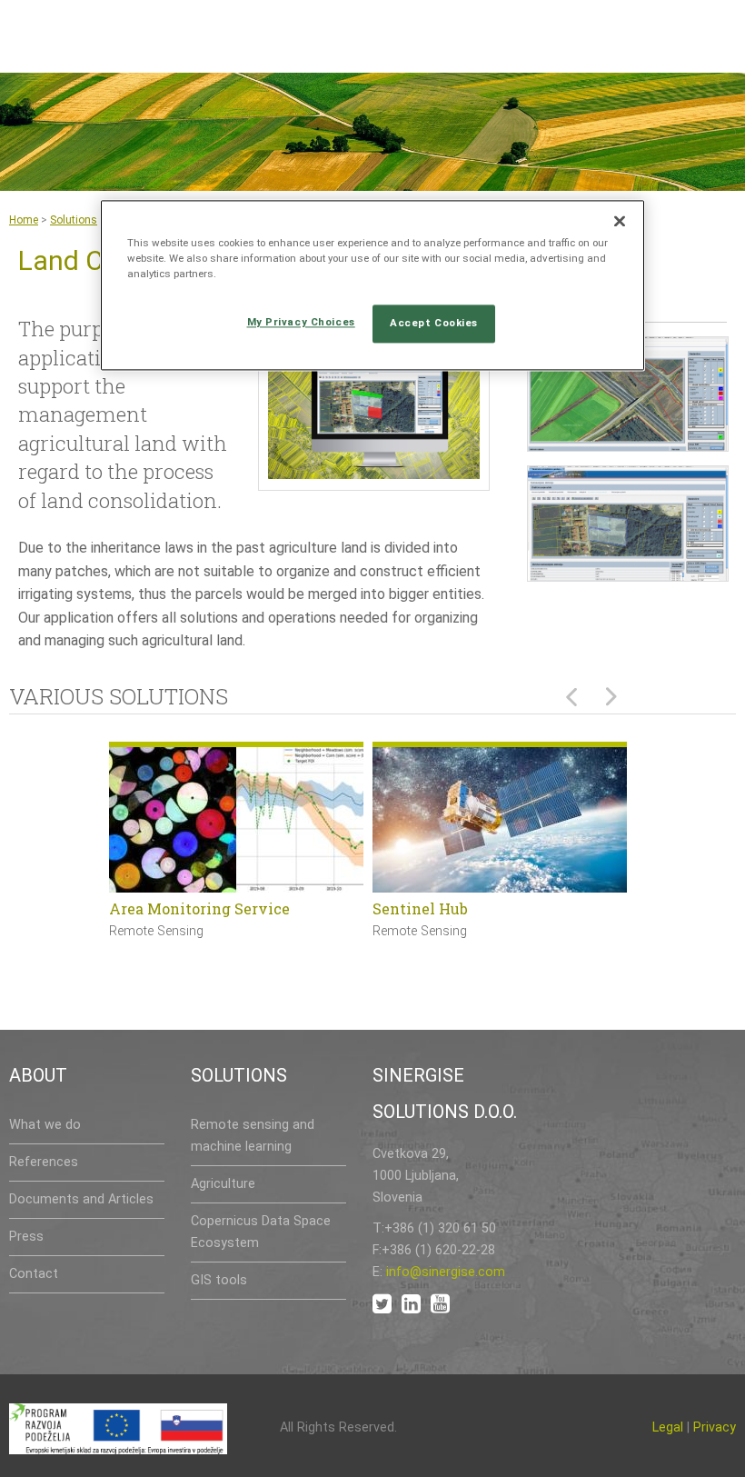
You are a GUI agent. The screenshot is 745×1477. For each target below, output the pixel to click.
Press (26, 1236)
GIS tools (219, 1280)
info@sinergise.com (445, 1272)
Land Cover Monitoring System (223, 908)
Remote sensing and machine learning (252, 1135)
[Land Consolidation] (374, 411)
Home (23, 220)
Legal (667, 1427)
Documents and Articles (81, 1199)
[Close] (620, 221)
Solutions (73, 220)
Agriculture (223, 1184)
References (43, 1162)
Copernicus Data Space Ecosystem (261, 1232)
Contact (33, 1274)
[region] (372, 285)
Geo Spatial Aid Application (473, 908)
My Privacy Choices (301, 321)
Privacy (714, 1427)
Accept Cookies (434, 322)
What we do (45, 1125)
